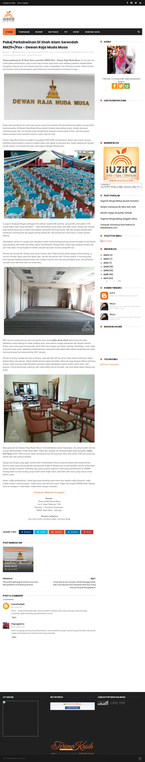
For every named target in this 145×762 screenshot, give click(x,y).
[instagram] (131, 3)
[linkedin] (140, 3)
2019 (106, 270)
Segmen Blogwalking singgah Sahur (118, 218)
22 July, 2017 (17, 607)
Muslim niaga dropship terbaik (116, 212)
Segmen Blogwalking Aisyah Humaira (119, 200)
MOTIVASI (53, 32)
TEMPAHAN (24, 32)
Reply (14, 617)
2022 (106, 258)
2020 (106, 266)
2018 (106, 274)
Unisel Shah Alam (34, 55)
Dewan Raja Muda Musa (26, 52)
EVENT (76, 32)
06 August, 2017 (19, 627)
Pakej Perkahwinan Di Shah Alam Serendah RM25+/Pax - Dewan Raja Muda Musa (18, 561)
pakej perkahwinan (80, 52)
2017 (106, 278)
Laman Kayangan (63, 52)
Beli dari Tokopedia (109, 364)
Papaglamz (17, 624)
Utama (9, 32)
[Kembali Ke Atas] (140, 758)
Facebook (39, 492)
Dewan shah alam (46, 52)
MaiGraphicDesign (86, 753)
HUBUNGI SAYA (92, 32)
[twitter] (136, 3)
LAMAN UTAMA (9, 3)
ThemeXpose (9, 758)
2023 (106, 255)
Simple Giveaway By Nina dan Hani (118, 206)
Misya (112, 304)
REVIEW (39, 32)
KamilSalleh (18, 604)
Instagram (60, 492)
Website (49, 492)
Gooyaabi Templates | (22, 758)
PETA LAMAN (23, 3)
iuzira (112, 293)
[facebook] (127, 3)
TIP (65, 32)
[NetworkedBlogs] (72, 703)
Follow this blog (72, 708)
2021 (106, 262)
